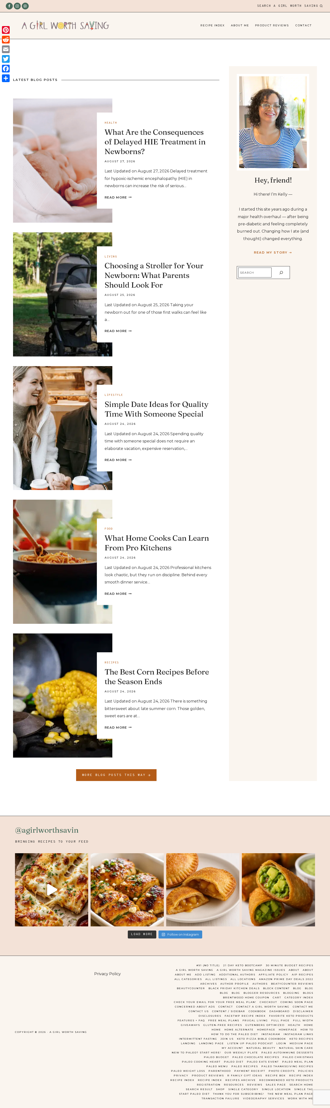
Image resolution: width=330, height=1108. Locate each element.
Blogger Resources (262, 992)
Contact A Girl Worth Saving (262, 1006)
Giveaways (190, 1025)
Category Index (299, 997)
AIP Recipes (302, 974)
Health (111, 123)
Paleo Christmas (298, 1057)
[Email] (6, 49)
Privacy (181, 1075)
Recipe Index (213, 25)
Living (111, 257)
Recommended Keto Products (286, 1080)
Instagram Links (298, 1034)
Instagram (270, 1034)
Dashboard (279, 1011)
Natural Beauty (261, 1048)
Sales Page (276, 1084)
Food (109, 529)
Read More (118, 197)
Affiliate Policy (273, 974)
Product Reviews (272, 25)
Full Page (280, 1020)
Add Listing (205, 974)
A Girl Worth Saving (194, 970)
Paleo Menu (217, 1066)
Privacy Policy (107, 974)
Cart (277, 997)
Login (281, 1043)
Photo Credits (282, 1070)
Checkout (268, 1002)
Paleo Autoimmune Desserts (287, 1052)
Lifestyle (114, 395)
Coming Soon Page (296, 1002)
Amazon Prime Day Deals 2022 (286, 979)
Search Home (301, 1084)
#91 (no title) (208, 965)
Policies (305, 1070)
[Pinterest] (25, 6)
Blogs (308, 992)
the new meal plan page (290, 1093)
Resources (234, 1084)
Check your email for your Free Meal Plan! (215, 1002)
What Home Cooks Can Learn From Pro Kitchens (157, 542)
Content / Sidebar (228, 1011)
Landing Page (211, 1043)
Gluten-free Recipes (222, 1025)
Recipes (112, 663)
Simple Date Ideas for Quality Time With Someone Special (156, 409)
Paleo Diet (234, 1061)
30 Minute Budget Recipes (289, 965)
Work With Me (300, 1098)
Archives (208, 983)
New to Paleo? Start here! (196, 1052)
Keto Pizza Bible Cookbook (261, 1038)
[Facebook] (9, 6)
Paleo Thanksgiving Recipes (287, 1066)
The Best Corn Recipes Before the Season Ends (157, 676)
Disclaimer (303, 1011)
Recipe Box (275, 1075)
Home (308, 1025)
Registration (209, 1084)
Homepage (266, 1029)
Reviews (254, 1084)
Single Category (243, 1089)
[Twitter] (6, 59)
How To (307, 1029)
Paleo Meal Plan (297, 1061)
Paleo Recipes (244, 1066)
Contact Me (303, 1006)
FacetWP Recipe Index (245, 1015)
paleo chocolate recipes (255, 1057)
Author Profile (234, 983)
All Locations (243, 979)
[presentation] (62, 161)
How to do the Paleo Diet (234, 1034)
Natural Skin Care (296, 1048)
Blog (297, 988)
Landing (188, 1043)
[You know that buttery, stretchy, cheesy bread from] (51, 889)
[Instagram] (17, 6)
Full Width (303, 1020)
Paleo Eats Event (263, 1061)
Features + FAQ (191, 1020)
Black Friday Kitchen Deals (234, 988)
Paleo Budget (216, 1057)
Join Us (227, 1038)
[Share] (6, 78)
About (294, 970)
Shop (220, 1089)
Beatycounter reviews (292, 983)
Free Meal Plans (223, 1020)
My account (232, 1048)
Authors (260, 983)
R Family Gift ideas (244, 1075)
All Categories (188, 979)
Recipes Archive (240, 1080)
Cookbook (257, 1011)
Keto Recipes (301, 1038)
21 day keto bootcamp (243, 965)
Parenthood (219, 1070)
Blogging (291, 992)
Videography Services (263, 1098)
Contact (303, 25)
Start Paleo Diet (194, 1093)
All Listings (216, 979)
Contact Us (199, 1011)
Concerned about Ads (195, 1006)
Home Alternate (239, 1029)
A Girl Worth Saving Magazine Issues (251, 970)
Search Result (199, 1089)
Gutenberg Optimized (265, 1025)
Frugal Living (255, 1020)
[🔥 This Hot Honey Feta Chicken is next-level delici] (127, 889)
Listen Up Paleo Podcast (250, 1043)
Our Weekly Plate (241, 1052)
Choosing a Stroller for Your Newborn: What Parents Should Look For (154, 275)
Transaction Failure (221, 1098)
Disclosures (210, 1015)
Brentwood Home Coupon (246, 997)
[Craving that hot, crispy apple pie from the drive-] (202, 889)
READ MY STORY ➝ (273, 252)
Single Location (276, 1089)
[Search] (281, 272)
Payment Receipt (249, 1070)
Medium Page (301, 1043)
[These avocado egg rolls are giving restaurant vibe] (278, 889)
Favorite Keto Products (291, 1015)
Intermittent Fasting (198, 1038)
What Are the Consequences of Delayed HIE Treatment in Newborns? (155, 141)
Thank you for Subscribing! (238, 1093)
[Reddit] (6, 39)
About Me (240, 25)
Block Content (276, 988)
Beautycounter (191, 988)
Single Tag (303, 1089)
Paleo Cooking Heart (201, 1061)
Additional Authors (237, 974)
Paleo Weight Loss (188, 1070)
